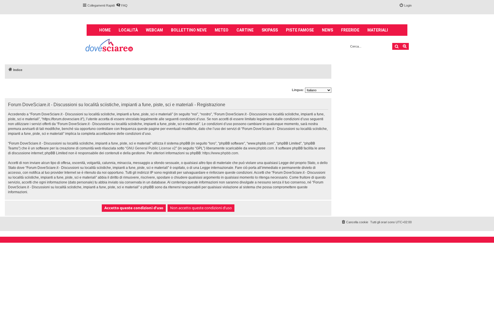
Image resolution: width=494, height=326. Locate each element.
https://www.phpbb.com (220, 153)
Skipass (270, 30)
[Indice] (109, 46)
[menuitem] (122, 5)
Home (105, 30)
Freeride (350, 30)
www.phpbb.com (261, 148)
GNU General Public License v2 (151, 148)
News (327, 30)
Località (128, 30)
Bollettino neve (189, 30)
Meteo (221, 30)
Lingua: (298, 90)
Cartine (245, 30)
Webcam (154, 30)
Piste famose (300, 30)
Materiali (377, 30)
